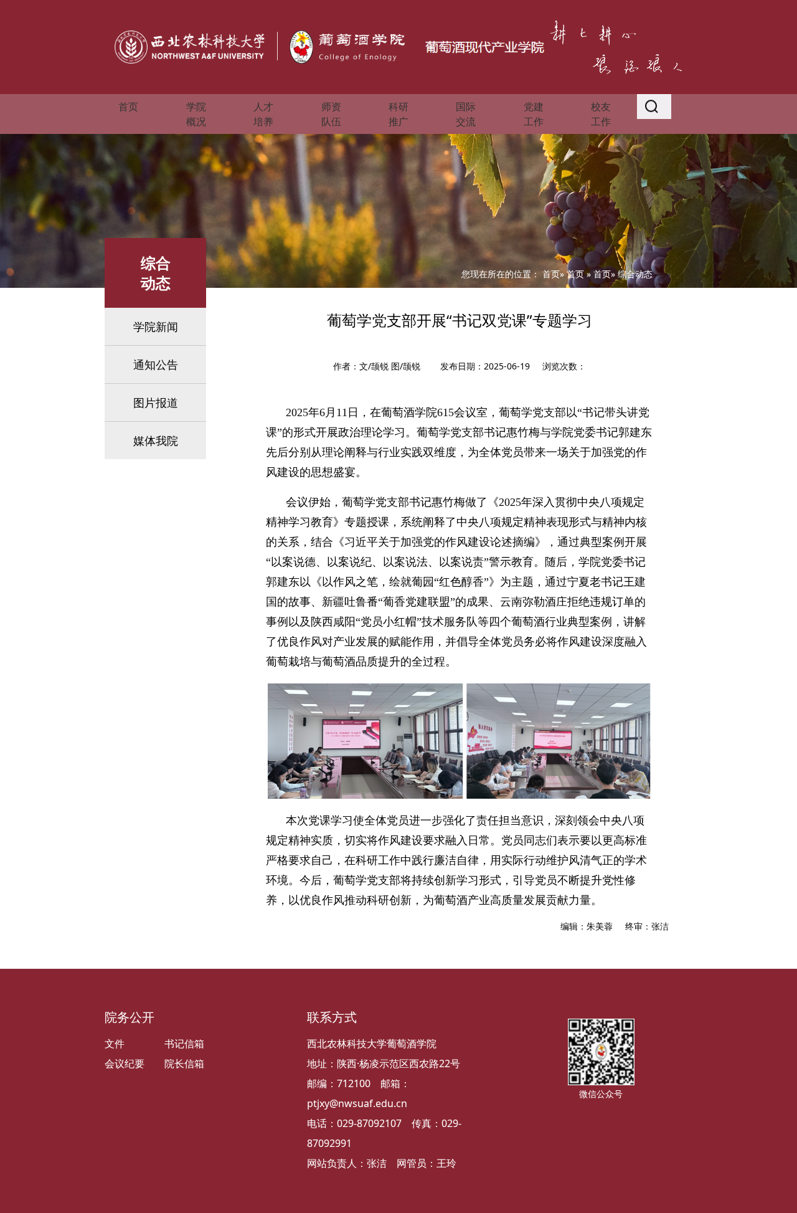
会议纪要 (124, 1063)
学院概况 (196, 114)
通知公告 (155, 364)
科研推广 (398, 114)
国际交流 (466, 114)
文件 (115, 1043)
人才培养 (263, 114)
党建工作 (534, 114)
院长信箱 (184, 1063)
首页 (128, 106)
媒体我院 (155, 440)
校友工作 (601, 114)
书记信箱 (184, 1043)
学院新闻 (155, 326)
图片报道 (155, 402)
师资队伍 (331, 114)
